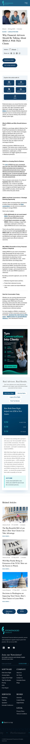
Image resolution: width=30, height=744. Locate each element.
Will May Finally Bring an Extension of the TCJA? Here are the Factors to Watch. (14, 563)
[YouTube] (9, 648)
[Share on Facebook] (11, 53)
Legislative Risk (13, 31)
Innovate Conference (7, 705)
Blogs (4, 31)
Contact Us (20, 677)
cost (6, 164)
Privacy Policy (20, 711)
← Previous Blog (9, 611)
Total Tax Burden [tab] (15, 401)
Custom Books (21, 700)
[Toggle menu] (26, 3)
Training (4, 700)
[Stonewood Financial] (7, 3)
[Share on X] (14, 53)
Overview (19, 697)
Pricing (4, 682)
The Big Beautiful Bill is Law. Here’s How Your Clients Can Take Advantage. (13, 530)
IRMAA (4, 111)
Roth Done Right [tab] (9, 393)
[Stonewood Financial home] (10, 630)
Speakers (4, 702)
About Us (19, 672)
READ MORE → (6, 536)
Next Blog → (22, 611)
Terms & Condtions (22, 713)
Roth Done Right (6, 672)
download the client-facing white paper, (15, 316)
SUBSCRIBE (24, 663)
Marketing (4, 697)
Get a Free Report (9, 65)
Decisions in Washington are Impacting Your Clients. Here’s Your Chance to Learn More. (14, 596)
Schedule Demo (9, 60)
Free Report (5, 688)
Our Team (19, 675)
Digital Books (20, 702)
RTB (3, 685)
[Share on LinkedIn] (17, 53)
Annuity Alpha (5, 675)
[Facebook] (14, 648)
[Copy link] (19, 53)
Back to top (8, 722)
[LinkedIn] (4, 648)
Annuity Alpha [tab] (22, 393)
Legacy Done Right (7, 677)
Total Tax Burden (6, 680)
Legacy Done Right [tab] (15, 397)
